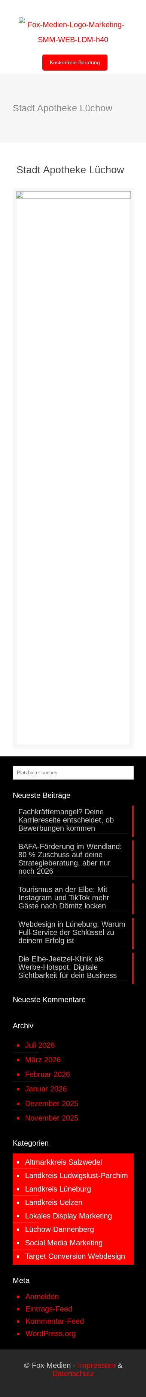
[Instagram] (78, 8)
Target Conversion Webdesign (75, 1256)
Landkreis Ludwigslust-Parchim (76, 1175)
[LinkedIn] (68, 8)
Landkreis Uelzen (53, 1202)
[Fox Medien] (73, 32)
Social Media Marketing (64, 1243)
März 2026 (43, 1060)
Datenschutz (73, 1373)
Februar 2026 (47, 1074)
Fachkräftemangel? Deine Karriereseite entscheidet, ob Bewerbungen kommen (66, 820)
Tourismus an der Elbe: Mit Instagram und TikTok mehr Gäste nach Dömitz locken (63, 897)
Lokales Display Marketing (68, 1216)
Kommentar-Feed (54, 1321)
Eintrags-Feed (48, 1309)
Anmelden (42, 1296)
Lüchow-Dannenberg (59, 1229)
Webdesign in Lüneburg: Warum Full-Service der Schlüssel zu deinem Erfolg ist (71, 932)
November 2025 (51, 1118)
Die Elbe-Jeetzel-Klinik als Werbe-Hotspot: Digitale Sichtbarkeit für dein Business (67, 967)
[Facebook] (59, 8)
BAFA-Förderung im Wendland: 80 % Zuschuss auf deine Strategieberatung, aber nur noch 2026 (70, 858)
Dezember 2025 (51, 1103)
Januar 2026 (46, 1089)
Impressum (96, 1365)
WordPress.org (50, 1333)
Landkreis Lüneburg (58, 1189)
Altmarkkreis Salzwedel (63, 1162)
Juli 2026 (40, 1045)
